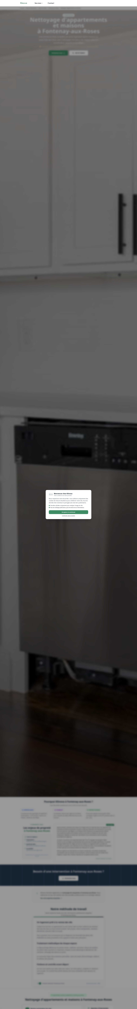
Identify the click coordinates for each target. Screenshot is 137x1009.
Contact (51, 3)
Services (38, 3)
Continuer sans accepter (68, 515)
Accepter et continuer (68, 512)
